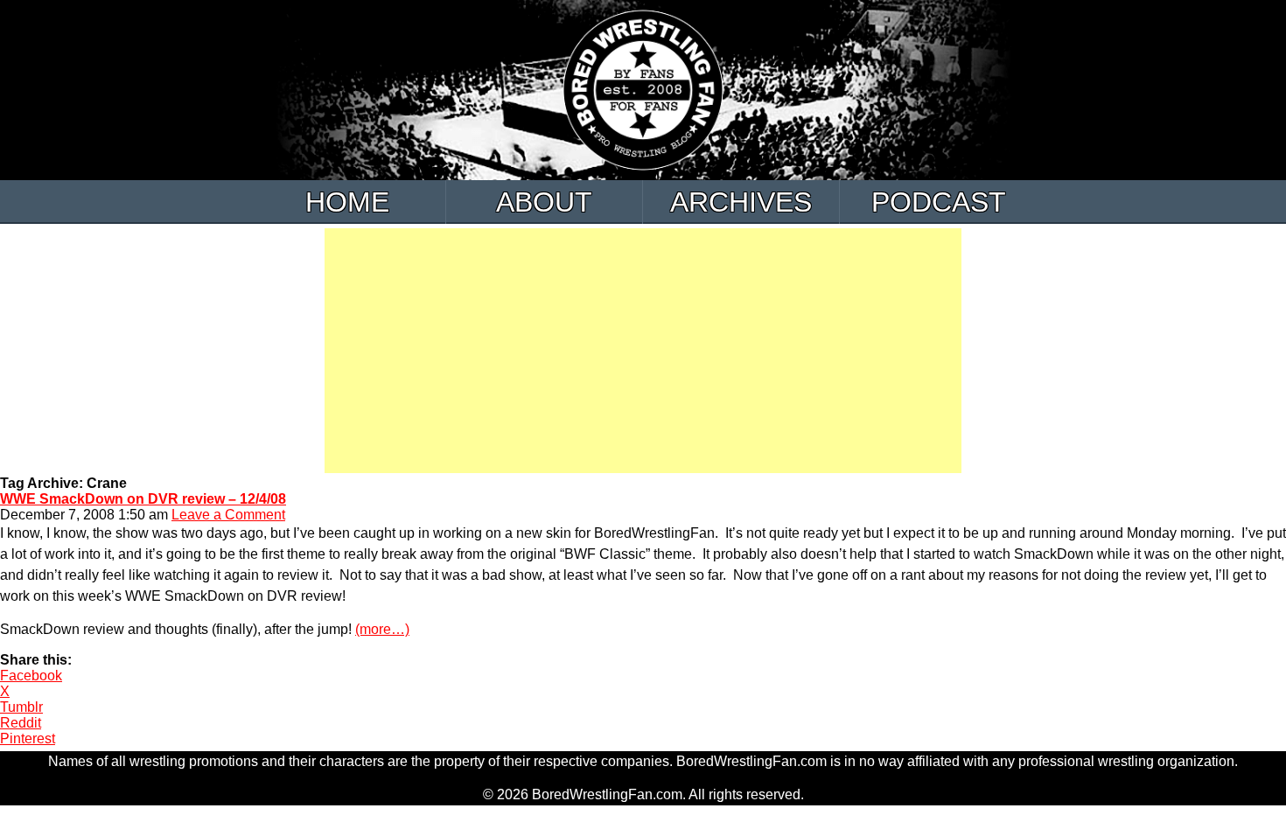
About (544, 202)
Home (347, 202)
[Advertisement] (643, 350)
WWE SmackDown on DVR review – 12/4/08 (143, 498)
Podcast (938, 202)
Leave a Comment (228, 514)
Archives (741, 202)
